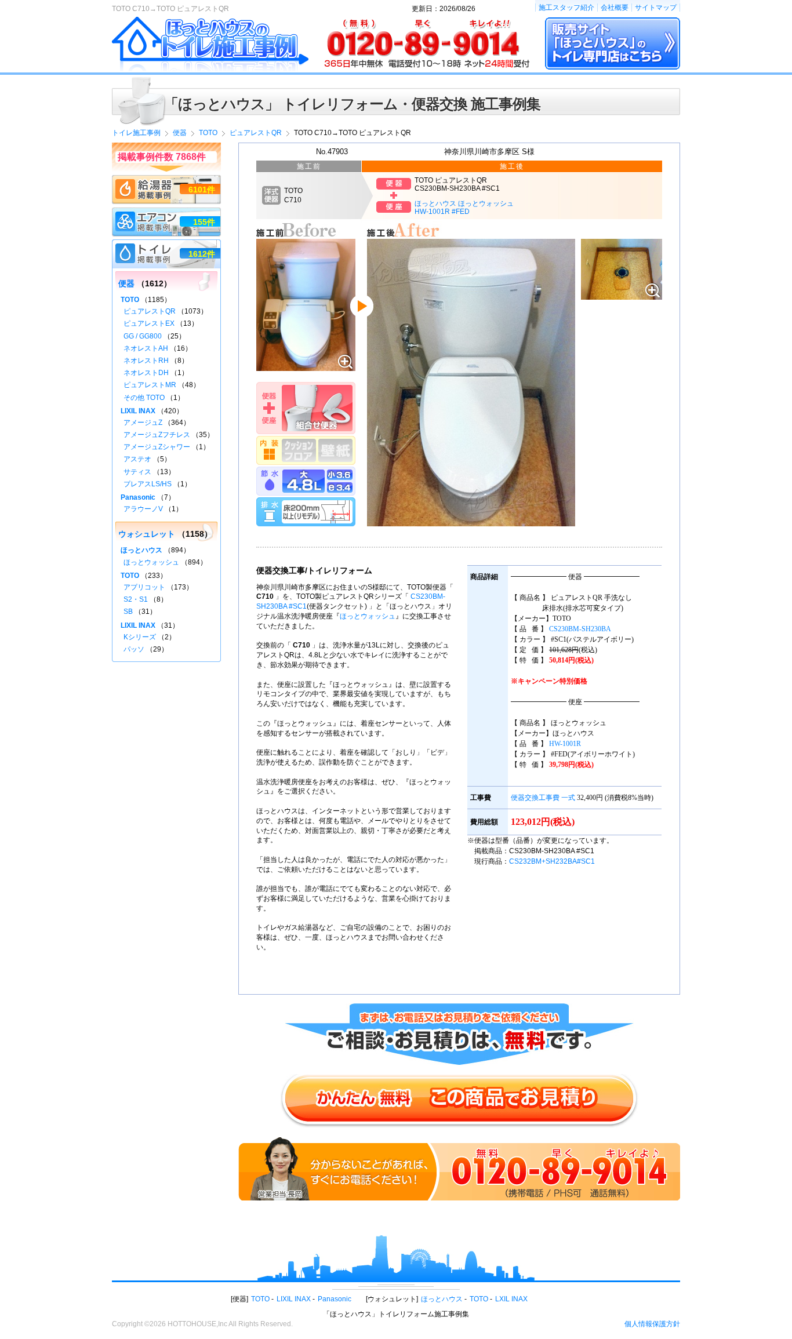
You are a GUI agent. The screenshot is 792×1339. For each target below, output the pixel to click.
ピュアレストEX (149, 323)
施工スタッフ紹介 (566, 7)
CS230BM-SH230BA (580, 629)
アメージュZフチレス (156, 435)
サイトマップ (656, 7)
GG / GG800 (142, 336)
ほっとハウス (141, 550)
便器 (126, 283)
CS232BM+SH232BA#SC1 (552, 861)
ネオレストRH (146, 360)
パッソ (133, 649)
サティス (137, 472)
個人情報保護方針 (652, 1324)
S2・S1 (135, 599)
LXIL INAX (511, 1299)
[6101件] (166, 180)
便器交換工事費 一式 (543, 798)
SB (128, 611)
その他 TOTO (144, 398)
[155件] (166, 213)
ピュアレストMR (149, 385)
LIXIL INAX (138, 411)
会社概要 (614, 7)
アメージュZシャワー (156, 447)
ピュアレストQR (149, 311)
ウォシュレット (146, 533)
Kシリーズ (139, 637)
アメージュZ (142, 423)
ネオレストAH (145, 348)
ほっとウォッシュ (367, 616)
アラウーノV (143, 509)
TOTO (130, 300)
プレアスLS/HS (147, 484)
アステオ (137, 459)
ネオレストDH (146, 373)
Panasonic (138, 497)
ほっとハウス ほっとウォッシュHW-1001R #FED (464, 207)
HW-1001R (565, 744)
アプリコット (144, 587)
